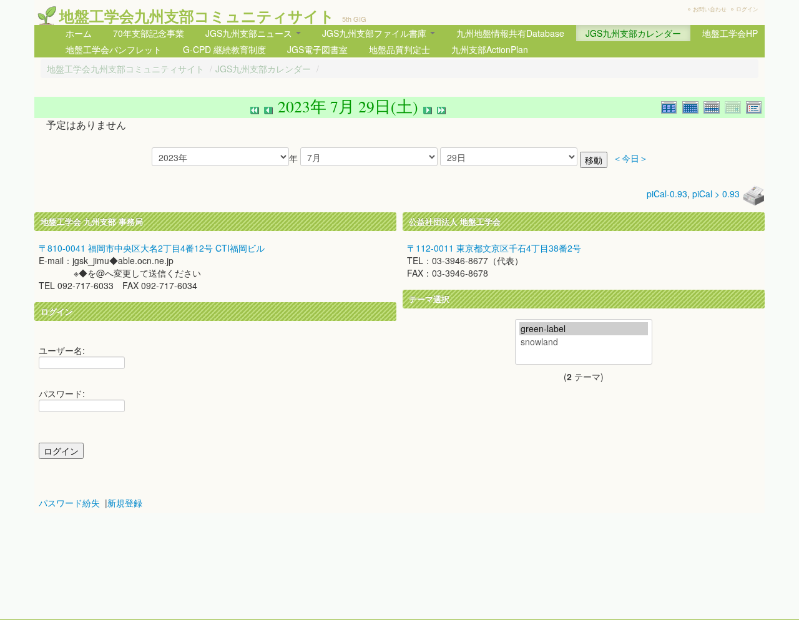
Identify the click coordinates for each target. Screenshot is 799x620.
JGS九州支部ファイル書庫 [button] (375, 33)
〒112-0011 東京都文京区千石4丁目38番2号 (494, 248)
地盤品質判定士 (399, 49)
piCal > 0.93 (716, 193)
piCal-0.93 (667, 193)
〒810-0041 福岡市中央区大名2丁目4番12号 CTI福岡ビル (152, 248)
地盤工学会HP (730, 33)
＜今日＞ (630, 158)
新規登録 (124, 502)
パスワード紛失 (69, 502)
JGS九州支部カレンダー (633, 33)
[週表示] (714, 105)
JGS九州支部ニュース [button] (250, 33)
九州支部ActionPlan (489, 49)
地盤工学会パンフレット (114, 49)
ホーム (79, 33)
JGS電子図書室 (317, 49)
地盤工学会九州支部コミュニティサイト (197, 15)
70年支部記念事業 (148, 33)
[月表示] (692, 105)
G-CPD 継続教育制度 (224, 49)
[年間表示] (671, 105)
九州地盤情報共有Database (510, 33)
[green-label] (583, 328)
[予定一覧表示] (755, 105)
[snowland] (583, 341)
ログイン (747, 9)
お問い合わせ (710, 9)
